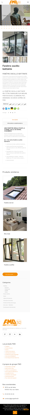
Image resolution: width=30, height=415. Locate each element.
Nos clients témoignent (10, 378)
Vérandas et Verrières (8, 300)
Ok (15, 412)
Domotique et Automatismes (9, 307)
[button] (25, 33)
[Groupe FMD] (15, 2)
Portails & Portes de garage (11, 354)
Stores (4, 296)
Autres (6, 292)
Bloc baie (7, 233)
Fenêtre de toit (8, 202)
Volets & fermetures (10, 351)
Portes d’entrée (6, 293)
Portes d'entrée (8, 348)
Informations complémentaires (15, 123)
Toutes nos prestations (11, 370)
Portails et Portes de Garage (9, 302)
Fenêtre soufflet (9, 265)
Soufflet (6, 290)
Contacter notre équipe (10, 374)
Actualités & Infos (9, 373)
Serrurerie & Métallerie (10, 356)
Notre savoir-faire (9, 368)
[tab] (15, 120)
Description (15, 119)
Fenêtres (5, 285)
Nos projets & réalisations (11, 371)
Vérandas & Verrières (10, 353)
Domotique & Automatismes (12, 357)
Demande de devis (9, 376)
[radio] (10, 104)
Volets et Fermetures (7, 298)
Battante (7, 287)
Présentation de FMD (10, 366)
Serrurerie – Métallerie (8, 305)
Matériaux (5, 103)
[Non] (26, 409)
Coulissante (7, 289)
